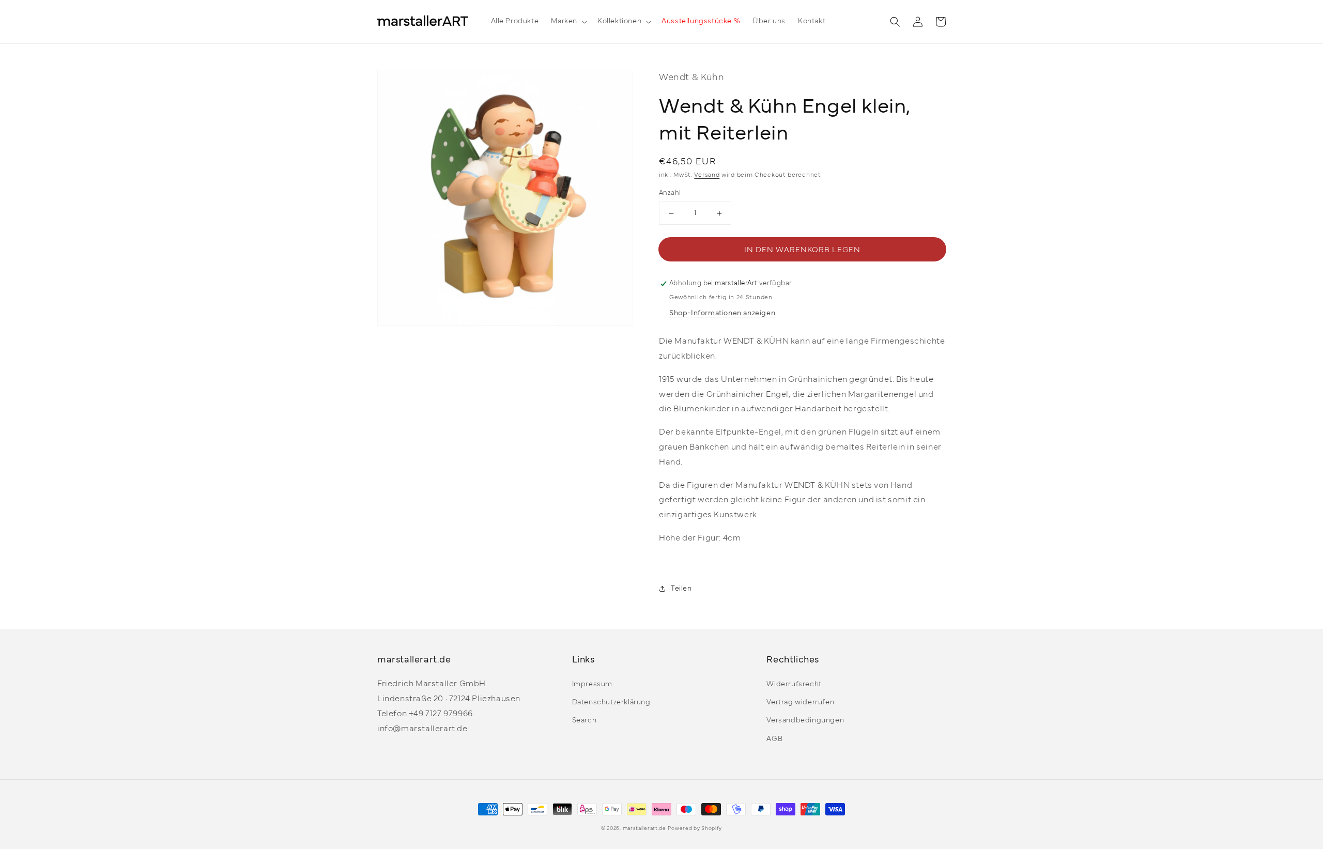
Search (584, 720)
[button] (568, 22)
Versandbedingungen (805, 720)
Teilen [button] (681, 588)
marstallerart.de (644, 828)
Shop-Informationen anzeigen (722, 313)
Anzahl (670, 193)
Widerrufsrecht (793, 684)
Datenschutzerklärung (611, 702)
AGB (774, 739)
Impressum (592, 684)
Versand (706, 175)
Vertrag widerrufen (800, 702)
